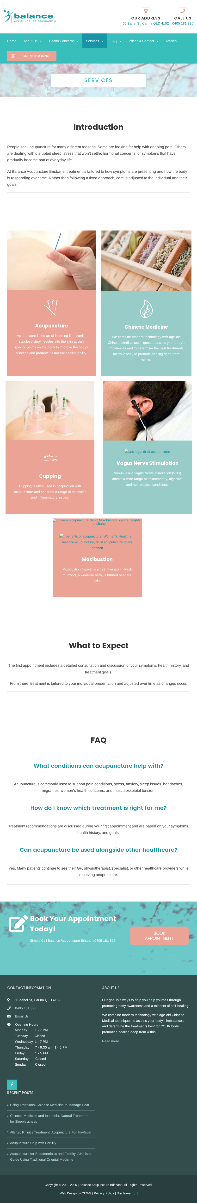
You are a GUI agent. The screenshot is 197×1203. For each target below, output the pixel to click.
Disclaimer (124, 1193)
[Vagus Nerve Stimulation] (147, 382)
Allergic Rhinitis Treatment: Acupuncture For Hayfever (51, 1132)
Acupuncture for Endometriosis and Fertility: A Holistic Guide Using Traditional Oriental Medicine (50, 1156)
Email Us (22, 1016)
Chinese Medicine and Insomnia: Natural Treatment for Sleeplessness (49, 1118)
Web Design (68, 1193)
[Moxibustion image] (97, 520)
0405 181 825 (105, 940)
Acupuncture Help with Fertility (33, 1143)
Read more (110, 1041)
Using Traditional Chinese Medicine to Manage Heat (49, 1105)
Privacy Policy (104, 1193)
